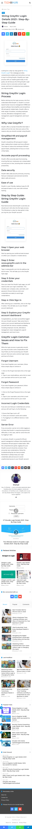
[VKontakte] (22, 467)
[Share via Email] (25, 467)
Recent (5, 604)
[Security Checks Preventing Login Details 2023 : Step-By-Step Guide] (6, 727)
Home (4, 9)
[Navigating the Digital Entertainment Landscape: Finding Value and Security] (6, 638)
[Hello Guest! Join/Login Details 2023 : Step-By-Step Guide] (6, 735)
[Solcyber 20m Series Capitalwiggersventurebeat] (6, 743)
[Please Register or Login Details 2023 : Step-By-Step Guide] (6, 710)
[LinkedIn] (9, 467)
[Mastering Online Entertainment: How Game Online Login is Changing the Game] (6, 646)
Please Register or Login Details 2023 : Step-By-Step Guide (20, 710)
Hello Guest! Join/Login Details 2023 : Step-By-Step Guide (20, 734)
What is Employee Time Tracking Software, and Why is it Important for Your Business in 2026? (23, 692)
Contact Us (4, 797)
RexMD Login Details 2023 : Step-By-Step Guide (23, 564)
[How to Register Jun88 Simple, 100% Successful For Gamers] (6, 718)
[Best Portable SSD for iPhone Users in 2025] (6, 612)
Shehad (6, 26)
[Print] (28, 467)
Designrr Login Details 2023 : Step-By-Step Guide (7, 564)
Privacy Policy (5, 800)
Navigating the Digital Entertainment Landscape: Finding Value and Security (20, 637)
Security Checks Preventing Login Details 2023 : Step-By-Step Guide (21, 726)
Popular (15, 604)
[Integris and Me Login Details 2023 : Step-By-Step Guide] (8, 574)
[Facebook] (3, 467)
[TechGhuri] (11, 2)
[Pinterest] (16, 467)
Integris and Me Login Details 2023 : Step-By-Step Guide (8, 581)
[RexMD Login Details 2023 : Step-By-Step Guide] (24, 557)
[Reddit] (19, 467)
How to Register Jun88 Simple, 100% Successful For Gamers (21, 718)
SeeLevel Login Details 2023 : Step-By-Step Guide (23, 581)
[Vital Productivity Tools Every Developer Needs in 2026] (6, 630)
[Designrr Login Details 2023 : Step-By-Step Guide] (8, 557)
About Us (3, 795)
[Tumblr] (12, 467)
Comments (26, 604)
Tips (8, 9)
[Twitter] (6, 467)
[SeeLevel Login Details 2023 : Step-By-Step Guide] (24, 574)
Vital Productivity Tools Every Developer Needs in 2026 (20, 629)
